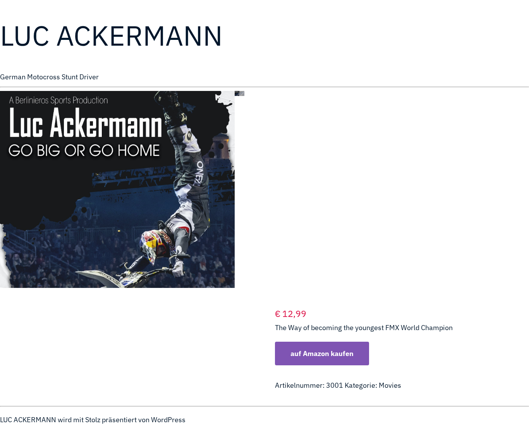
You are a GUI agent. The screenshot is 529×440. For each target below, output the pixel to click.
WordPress (168, 419)
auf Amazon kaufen (322, 353)
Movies (390, 385)
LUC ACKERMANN (111, 35)
